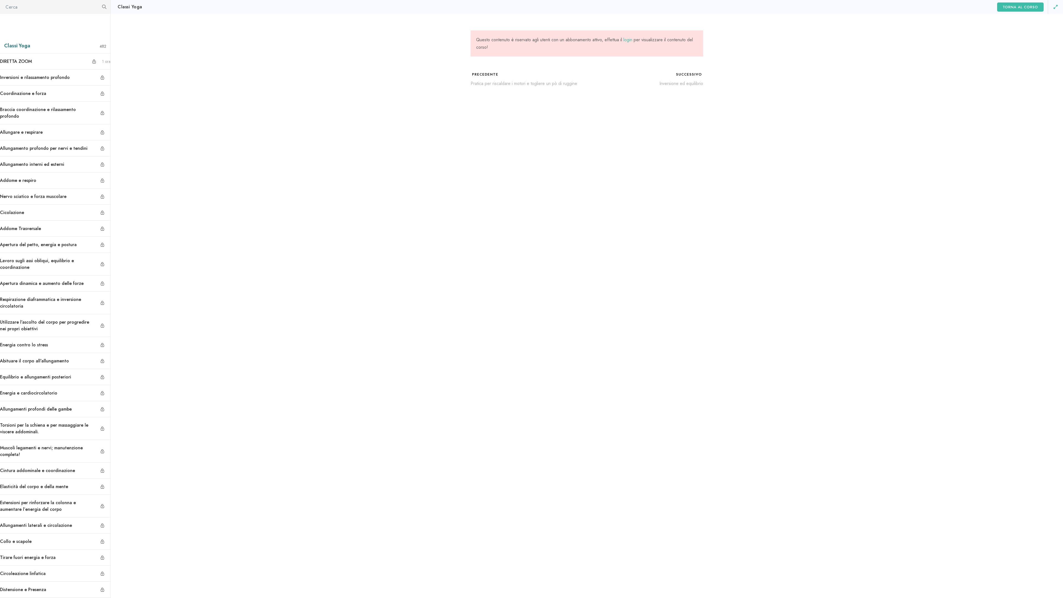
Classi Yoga (130, 7)
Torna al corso (1020, 7)
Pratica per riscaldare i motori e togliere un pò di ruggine (524, 83)
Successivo (689, 74)
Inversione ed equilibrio (681, 83)
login (627, 40)
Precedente (484, 74)
